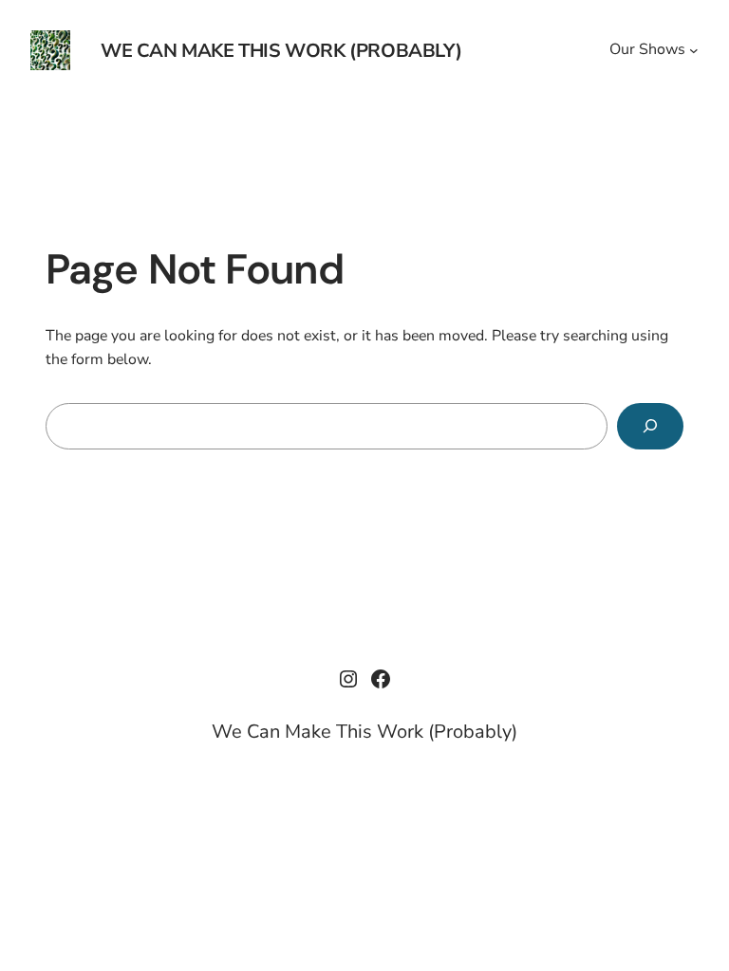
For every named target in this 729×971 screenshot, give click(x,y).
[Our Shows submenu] (694, 50)
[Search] (650, 426)
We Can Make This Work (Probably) (281, 51)
